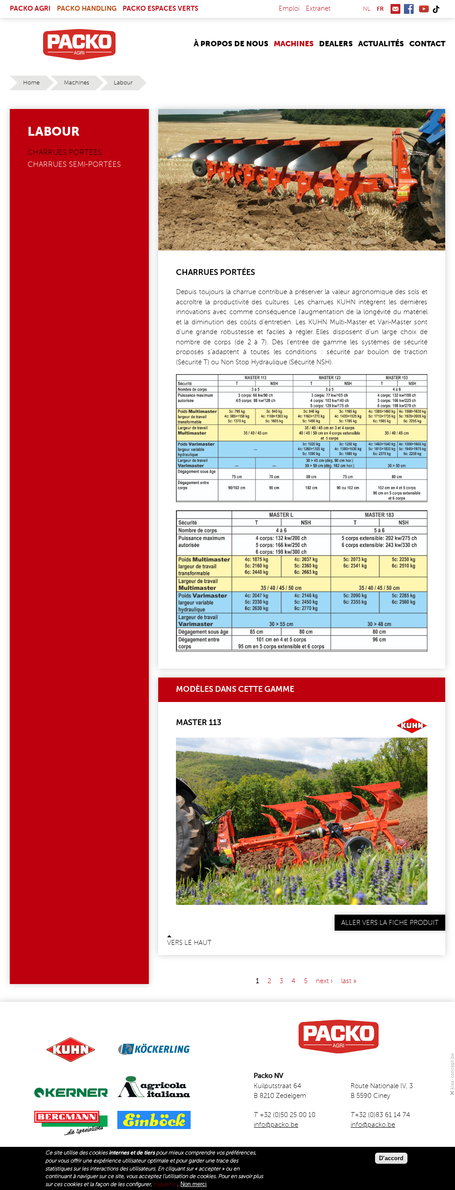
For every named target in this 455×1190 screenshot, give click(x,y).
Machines (294, 44)
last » (348, 980)
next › (324, 980)
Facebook (409, 9)
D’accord (391, 1158)
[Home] (79, 44)
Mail (395, 9)
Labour (123, 83)
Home (31, 83)
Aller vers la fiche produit (390, 923)
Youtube (424, 9)
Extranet (318, 8)
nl (367, 9)
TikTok (436, 9)
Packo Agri (30, 8)
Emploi (289, 8)
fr (380, 9)
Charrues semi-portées (74, 165)
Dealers (336, 44)
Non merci (193, 1184)
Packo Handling (86, 8)
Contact (427, 44)
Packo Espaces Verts (160, 8)
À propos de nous (231, 44)
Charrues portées (65, 153)
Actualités (381, 44)
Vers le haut (189, 943)
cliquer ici (165, 1184)
